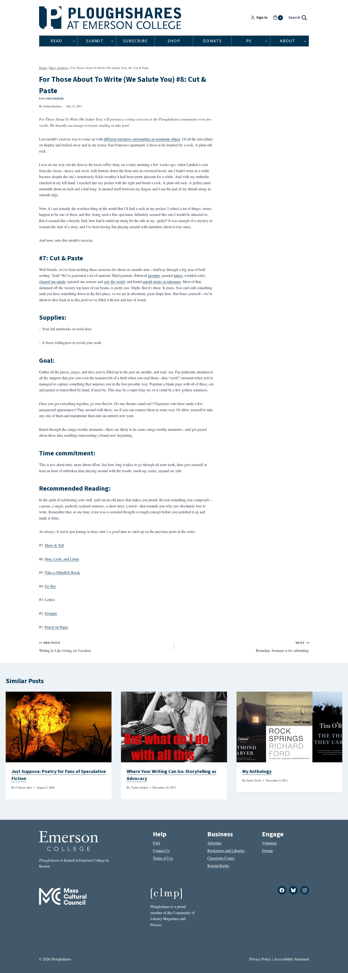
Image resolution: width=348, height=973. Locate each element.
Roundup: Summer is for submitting (282, 647)
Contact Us (161, 850)
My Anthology (257, 771)
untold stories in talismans (162, 281)
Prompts (51, 613)
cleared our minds (52, 281)
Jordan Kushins (52, 106)
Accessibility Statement (291, 958)
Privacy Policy (260, 958)
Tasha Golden (139, 787)
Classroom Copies (221, 857)
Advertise (214, 842)
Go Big (50, 586)
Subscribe (135, 41)
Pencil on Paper (56, 626)
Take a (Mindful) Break (62, 572)
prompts (154, 275)
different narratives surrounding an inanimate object (142, 138)
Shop (174, 41)
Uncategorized (51, 98)
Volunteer (269, 842)
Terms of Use (163, 857)
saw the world (114, 281)
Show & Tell (54, 545)
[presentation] (59, 727)
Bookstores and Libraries (226, 850)
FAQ (156, 842)
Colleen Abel (24, 787)
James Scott (253, 780)
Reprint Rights (218, 865)
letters (178, 275)
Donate (212, 41)
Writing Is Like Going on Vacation (65, 647)
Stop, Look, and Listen (62, 558)
